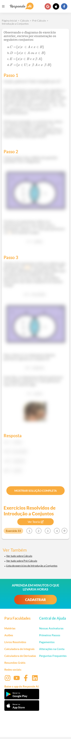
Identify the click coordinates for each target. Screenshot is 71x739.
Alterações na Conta (51, 649)
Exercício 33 (13, 530)
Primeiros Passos (49, 635)
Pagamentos (47, 642)
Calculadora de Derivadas (20, 655)
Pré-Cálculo (39, 20)
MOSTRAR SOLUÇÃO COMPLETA (35, 490)
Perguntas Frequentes (53, 655)
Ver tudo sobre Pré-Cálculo (21, 560)
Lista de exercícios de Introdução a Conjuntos (31, 565)
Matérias (9, 628)
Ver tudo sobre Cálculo (19, 555)
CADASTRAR (35, 600)
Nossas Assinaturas (51, 628)
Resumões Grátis (14, 662)
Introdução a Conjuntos (15, 23)
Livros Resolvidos (15, 642)
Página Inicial (9, 20)
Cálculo (24, 20)
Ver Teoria (34, 521)
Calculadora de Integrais (19, 649)
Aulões (8, 635)
